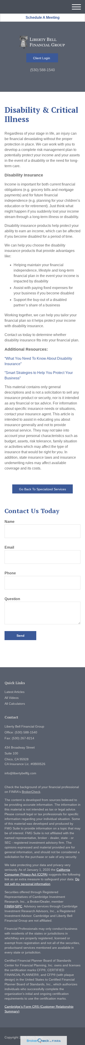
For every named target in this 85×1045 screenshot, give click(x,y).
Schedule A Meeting (43, 17)
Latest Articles (14, 692)
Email (9, 547)
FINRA (9, 906)
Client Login (42, 58)
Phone (10, 573)
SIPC (18, 906)
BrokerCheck (31, 792)
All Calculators (15, 703)
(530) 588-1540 (42, 70)
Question (12, 599)
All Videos (12, 698)
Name (10, 522)
